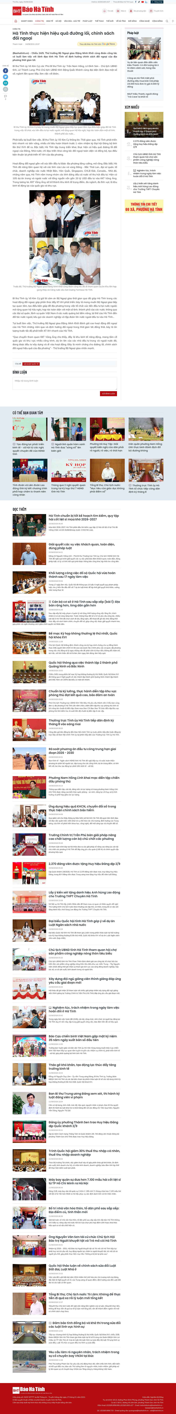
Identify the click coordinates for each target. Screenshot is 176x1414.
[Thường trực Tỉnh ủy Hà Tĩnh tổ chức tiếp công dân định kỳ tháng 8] (146, 470)
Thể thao (99, 21)
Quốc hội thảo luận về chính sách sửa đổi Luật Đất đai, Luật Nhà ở (82, 1267)
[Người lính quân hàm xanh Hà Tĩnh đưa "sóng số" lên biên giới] (68, 429)
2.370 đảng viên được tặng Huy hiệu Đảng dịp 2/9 (145, 144)
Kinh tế (49, 21)
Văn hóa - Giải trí (72, 21)
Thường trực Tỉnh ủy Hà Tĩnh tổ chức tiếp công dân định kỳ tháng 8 (144, 488)
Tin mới (110, 11)
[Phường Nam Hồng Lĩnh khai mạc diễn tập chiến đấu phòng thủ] (29, 787)
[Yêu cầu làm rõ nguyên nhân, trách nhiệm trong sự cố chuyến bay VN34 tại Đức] (29, 1361)
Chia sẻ (6, 66)
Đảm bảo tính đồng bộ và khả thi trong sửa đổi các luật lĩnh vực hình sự (85, 1325)
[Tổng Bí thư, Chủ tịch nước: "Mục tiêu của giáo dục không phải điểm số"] (107, 470)
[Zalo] (146, 2)
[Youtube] (142, 2)
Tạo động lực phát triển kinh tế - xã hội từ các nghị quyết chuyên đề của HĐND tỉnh (29, 449)
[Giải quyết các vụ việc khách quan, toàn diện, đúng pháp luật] (29, 554)
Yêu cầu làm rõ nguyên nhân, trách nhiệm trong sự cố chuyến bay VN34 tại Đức (84, 1354)
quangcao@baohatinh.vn (139, 1410)
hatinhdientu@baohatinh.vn (151, 1405)
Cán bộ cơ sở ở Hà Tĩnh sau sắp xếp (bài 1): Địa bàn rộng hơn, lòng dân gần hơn (84, 603)
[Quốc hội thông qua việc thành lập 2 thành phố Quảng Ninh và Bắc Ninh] (29, 672)
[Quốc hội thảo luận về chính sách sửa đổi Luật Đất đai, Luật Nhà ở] (29, 1275)
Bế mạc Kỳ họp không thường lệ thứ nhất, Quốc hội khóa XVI (83, 635)
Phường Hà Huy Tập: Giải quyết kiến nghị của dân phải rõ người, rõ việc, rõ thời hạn (107, 447)
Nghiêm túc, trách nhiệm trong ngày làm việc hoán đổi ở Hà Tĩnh (147, 173)
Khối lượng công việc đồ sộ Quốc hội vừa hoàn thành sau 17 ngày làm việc (82, 575)
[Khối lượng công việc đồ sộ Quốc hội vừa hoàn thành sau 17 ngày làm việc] (29, 582)
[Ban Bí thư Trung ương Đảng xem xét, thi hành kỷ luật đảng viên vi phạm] (29, 1103)
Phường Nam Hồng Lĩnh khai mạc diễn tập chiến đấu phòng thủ (84, 779)
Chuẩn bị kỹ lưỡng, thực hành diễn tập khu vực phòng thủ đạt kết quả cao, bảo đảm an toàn (83, 693)
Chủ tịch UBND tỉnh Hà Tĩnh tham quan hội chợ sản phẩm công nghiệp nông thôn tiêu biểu (147, 158)
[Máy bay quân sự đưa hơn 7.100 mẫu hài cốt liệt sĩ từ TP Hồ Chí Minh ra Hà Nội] (29, 1189)
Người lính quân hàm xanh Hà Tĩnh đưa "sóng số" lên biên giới (68, 447)
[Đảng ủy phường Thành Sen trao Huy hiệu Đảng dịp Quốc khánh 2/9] (29, 1132)
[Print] (5, 89)
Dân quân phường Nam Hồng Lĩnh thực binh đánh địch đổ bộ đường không (145, 447)
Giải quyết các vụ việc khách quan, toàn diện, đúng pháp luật (82, 546)
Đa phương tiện (140, 11)
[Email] (5, 83)
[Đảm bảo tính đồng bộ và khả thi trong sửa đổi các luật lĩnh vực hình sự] (29, 1332)
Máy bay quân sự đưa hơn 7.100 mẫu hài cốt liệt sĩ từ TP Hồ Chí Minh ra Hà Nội (85, 1181)
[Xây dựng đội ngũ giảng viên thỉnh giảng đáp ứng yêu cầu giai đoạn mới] (29, 988)
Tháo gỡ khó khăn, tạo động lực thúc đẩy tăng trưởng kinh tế (82, 1067)
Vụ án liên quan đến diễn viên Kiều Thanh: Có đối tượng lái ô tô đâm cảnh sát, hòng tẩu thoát (143, 66)
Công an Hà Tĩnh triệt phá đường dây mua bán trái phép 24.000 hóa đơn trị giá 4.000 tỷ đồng (143, 82)
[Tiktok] (139, 2)
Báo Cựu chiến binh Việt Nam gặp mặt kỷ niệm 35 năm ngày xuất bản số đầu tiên (83, 1038)
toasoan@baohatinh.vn (154, 1408)
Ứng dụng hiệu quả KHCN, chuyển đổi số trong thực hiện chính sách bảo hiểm (82, 808)
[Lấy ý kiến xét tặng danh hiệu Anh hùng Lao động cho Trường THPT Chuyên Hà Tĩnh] (29, 902)
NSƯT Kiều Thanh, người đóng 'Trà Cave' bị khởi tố (142, 95)
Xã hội (58, 21)
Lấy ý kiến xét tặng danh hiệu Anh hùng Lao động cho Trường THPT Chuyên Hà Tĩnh (146, 188)
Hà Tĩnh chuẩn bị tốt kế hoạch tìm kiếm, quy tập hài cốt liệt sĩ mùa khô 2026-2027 (84, 517)
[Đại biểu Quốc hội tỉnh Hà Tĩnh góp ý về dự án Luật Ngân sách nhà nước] (29, 930)
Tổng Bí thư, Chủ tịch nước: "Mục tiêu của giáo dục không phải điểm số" (107, 488)
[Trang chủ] (16, 21)
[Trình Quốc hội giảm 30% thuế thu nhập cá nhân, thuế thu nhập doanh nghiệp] (29, 1160)
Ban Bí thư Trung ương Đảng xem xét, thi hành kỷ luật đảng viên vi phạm (84, 1095)
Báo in (123, 11)
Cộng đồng (157, 21)
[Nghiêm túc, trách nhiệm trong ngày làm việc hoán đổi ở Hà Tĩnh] (29, 1017)
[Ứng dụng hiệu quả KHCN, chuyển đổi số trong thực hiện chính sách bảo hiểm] (29, 816)
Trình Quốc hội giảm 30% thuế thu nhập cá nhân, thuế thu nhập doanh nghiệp (84, 1153)
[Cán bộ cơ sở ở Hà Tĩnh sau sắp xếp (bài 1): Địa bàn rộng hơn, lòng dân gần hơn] (29, 611)
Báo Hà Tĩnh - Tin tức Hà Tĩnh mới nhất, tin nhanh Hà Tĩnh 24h (39, 10)
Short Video (27, 21)
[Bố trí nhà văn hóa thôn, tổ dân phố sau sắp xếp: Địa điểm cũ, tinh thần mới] (29, 1218)
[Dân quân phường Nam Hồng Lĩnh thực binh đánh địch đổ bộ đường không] (146, 429)
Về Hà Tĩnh (121, 21)
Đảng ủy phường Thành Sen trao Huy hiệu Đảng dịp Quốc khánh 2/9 (83, 1124)
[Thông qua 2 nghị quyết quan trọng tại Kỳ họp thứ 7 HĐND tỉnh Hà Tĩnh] (68, 470)
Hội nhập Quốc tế (31, 364)
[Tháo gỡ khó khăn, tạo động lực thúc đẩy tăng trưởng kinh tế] (29, 1074)
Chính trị (39, 21)
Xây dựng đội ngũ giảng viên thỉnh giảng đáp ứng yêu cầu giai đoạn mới (85, 981)
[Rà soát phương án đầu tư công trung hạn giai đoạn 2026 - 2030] (29, 758)
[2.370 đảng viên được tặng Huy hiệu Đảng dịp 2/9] (29, 873)
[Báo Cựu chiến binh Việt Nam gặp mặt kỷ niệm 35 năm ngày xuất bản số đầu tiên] (29, 1046)
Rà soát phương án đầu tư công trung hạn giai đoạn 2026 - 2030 (82, 751)
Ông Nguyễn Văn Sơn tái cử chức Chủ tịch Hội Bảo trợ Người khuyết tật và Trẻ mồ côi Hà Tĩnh (82, 1239)
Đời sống (132, 21)
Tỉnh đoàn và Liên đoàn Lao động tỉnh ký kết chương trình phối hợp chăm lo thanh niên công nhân (30, 490)
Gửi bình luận (108, 394)
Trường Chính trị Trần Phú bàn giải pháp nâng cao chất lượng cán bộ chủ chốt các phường (82, 837)
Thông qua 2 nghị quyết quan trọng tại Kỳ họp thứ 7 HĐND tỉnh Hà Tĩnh (68, 488)
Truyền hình (158, 11)
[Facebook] (136, 2)
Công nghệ (144, 21)
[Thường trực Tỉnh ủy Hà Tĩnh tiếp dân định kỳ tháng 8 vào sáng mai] (29, 730)
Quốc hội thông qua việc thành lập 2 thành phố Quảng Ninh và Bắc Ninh (146, 131)
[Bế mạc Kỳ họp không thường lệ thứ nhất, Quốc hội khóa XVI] (29, 643)
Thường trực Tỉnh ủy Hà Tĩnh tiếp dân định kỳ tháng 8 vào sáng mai (81, 722)
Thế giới (110, 21)
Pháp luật (87, 21)
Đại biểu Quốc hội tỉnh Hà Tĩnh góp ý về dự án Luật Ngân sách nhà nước (82, 923)
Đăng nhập (158, 2)
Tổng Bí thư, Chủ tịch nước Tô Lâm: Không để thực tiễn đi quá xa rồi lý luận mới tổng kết (85, 1296)
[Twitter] (5, 76)
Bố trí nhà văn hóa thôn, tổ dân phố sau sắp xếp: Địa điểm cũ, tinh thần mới (84, 1210)
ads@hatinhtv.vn (156, 1410)
